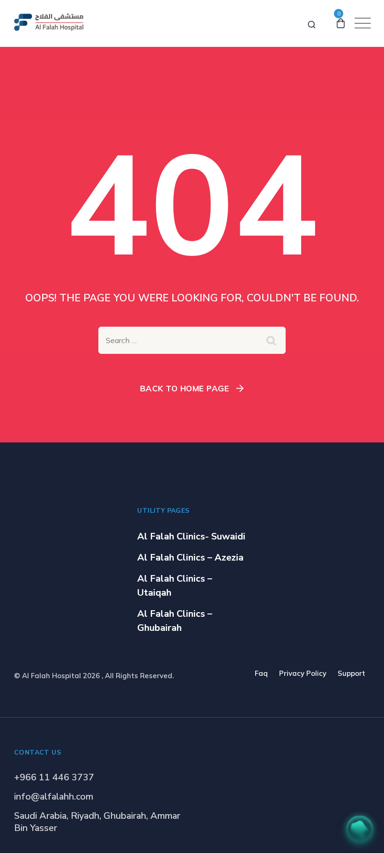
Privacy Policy (302, 673)
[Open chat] (360, 829)
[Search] (311, 23)
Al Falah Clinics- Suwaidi (191, 536)
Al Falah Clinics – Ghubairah (174, 620)
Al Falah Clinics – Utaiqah (174, 585)
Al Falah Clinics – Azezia (190, 557)
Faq (261, 673)
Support (351, 673)
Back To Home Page (184, 388)
